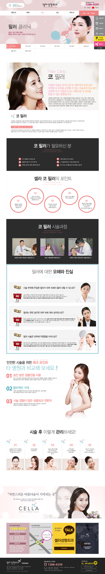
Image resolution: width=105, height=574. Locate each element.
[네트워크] (87, 538)
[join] (88, 13)
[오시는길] (99, 33)
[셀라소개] (99, 43)
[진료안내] (99, 23)
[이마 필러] (42, 46)
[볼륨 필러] (13, 50)
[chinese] (95, 7)
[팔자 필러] (57, 46)
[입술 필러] (86, 46)
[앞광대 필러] (28, 50)
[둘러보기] (99, 28)
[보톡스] (28, 15)
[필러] (42, 15)
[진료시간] (17, 538)
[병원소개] (13, 15)
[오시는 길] (15, 5)
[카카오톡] (99, 38)
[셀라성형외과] (51, 4)
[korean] (87, 7)
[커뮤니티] (72, 15)
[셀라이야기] (99, 17)
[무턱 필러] (71, 46)
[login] (84, 13)
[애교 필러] (28, 46)
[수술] (57, 15)
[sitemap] (93, 13)
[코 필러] (13, 46)
